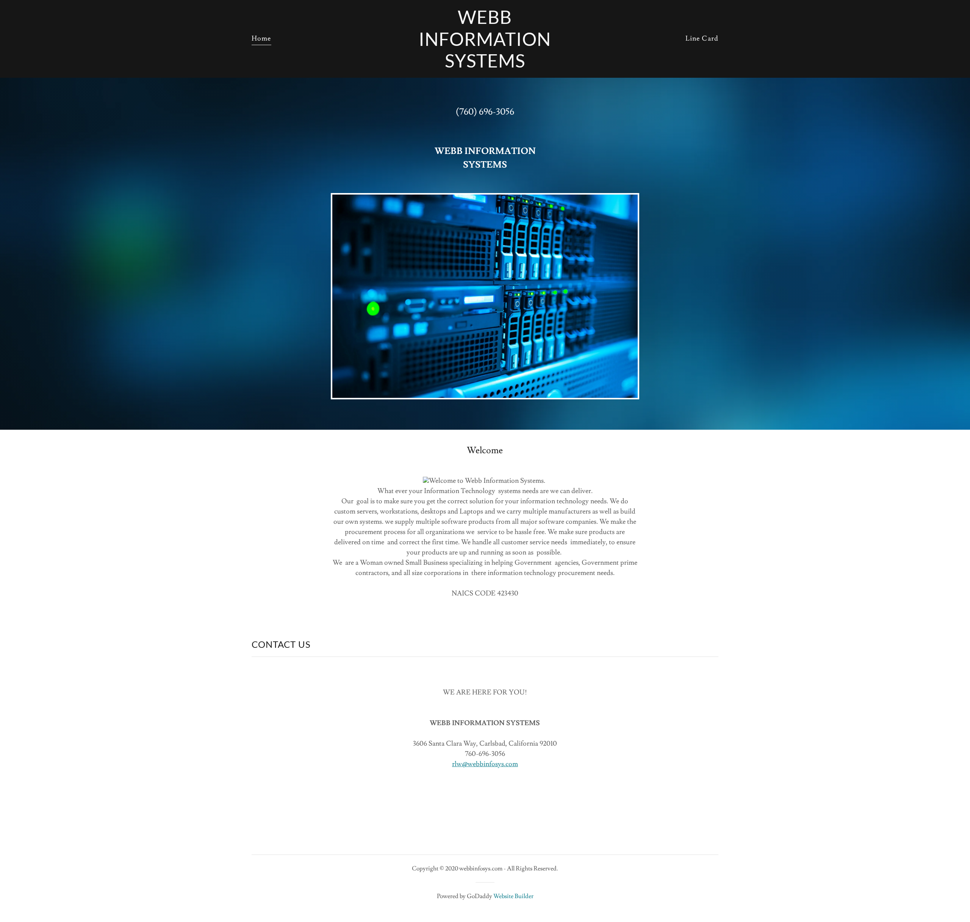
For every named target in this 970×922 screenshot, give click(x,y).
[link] (485, 65)
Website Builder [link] (513, 896)
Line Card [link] (701, 38)
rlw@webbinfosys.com (485, 764)
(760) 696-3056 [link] (485, 112)
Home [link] (261, 38)
